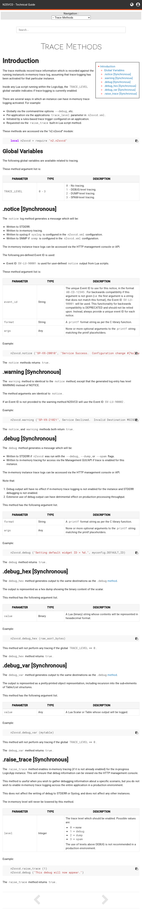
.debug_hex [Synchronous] (120, 86)
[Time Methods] (105, 900)
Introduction (107, 66)
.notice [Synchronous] (117, 74)
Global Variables (114, 70)
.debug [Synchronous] (117, 82)
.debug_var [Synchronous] (120, 89)
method (107, 581)
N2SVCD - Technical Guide (19, 4)
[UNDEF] (37, 900)
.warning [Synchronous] (118, 78)
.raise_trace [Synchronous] (120, 93)
